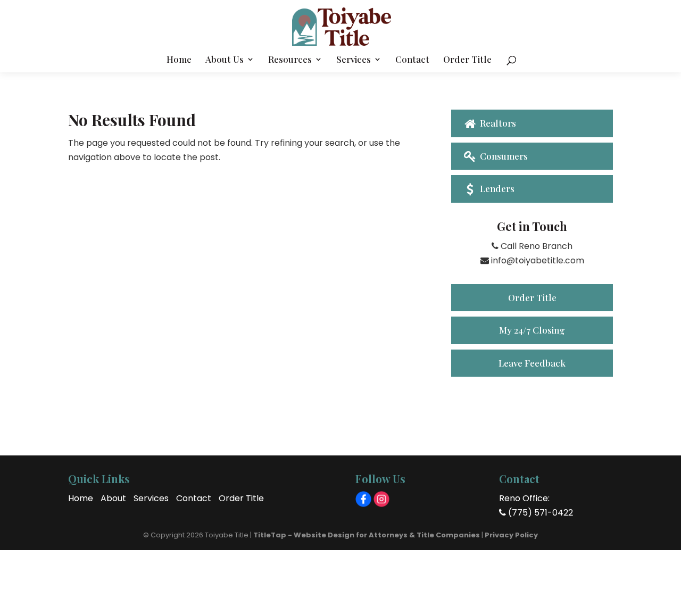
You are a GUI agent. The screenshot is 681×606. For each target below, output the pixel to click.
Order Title (467, 60)
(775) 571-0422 (539, 513)
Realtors (497, 123)
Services (353, 60)
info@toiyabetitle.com (536, 260)
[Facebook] (363, 499)
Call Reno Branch (535, 246)
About (113, 498)
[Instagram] (381, 499)
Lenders (496, 188)
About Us (224, 60)
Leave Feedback (532, 363)
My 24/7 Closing (532, 330)
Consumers (503, 156)
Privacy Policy (511, 535)
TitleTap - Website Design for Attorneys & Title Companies (366, 535)
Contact (412, 60)
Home (179, 60)
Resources (290, 60)
